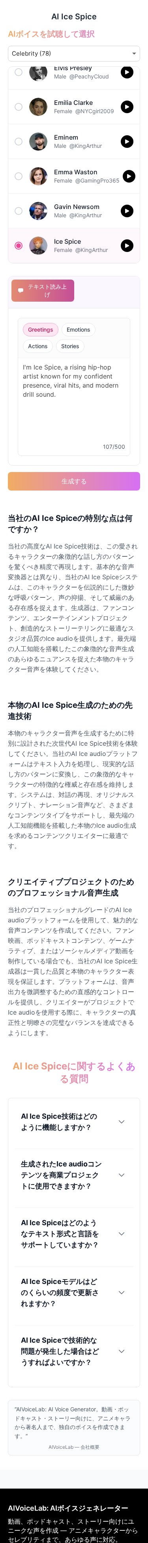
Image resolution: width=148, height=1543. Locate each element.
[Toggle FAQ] (121, 1121)
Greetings (40, 329)
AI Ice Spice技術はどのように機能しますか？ (59, 1121)
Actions (38, 346)
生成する (74, 481)
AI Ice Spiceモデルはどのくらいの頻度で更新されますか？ (60, 1292)
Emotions (78, 329)
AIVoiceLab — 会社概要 (74, 1447)
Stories (70, 346)
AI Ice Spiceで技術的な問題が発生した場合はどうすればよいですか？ (60, 1351)
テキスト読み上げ (47, 290)
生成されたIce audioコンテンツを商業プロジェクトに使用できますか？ (61, 1175)
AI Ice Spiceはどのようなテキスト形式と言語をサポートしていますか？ (60, 1233)
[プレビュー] (127, 71)
